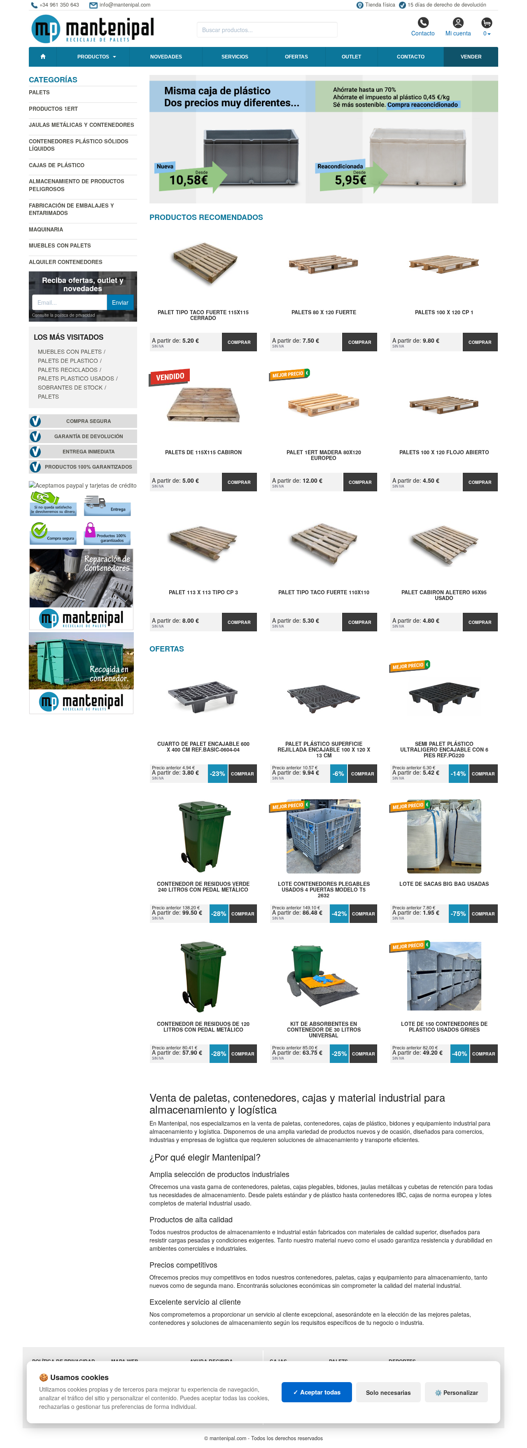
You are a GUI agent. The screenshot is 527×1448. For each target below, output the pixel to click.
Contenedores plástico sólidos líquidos (78, 145)
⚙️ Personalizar (456, 1392)
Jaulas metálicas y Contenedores (81, 124)
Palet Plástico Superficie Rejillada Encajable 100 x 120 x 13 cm (323, 749)
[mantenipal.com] (92, 27)
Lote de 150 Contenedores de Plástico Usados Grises (444, 1027)
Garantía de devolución (88, 436)
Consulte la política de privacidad (63, 315)
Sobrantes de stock (70, 387)
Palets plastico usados (76, 378)
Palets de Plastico (68, 360)
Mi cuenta (458, 33)
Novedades (166, 57)
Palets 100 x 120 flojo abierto (444, 452)
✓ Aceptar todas (316, 1392)
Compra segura (88, 421)
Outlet (351, 57)
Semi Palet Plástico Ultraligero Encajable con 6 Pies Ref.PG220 (444, 749)
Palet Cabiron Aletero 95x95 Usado (444, 595)
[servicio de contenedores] (81, 672)
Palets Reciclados (68, 369)
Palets (39, 92)
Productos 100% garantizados (88, 466)
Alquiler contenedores (66, 262)
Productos (93, 57)
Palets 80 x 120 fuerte (323, 312)
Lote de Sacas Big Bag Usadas (444, 884)
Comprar (239, 342)
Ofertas (296, 57)
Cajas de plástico (56, 165)
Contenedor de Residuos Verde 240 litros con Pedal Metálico (203, 887)
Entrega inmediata (89, 451)
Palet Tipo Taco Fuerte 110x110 (323, 592)
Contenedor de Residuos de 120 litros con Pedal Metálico (203, 1027)
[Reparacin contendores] (81, 588)
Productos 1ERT (53, 108)
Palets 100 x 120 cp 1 (444, 312)
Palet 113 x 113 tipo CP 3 (203, 592)
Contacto (423, 33)
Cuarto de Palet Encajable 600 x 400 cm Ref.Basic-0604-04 (203, 747)
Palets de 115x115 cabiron (203, 452)
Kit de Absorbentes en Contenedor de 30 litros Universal (324, 1029)
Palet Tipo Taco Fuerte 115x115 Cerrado (203, 315)
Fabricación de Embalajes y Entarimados (71, 209)
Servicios (235, 57)
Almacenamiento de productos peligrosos (76, 185)
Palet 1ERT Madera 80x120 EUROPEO (324, 455)
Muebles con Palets (60, 245)
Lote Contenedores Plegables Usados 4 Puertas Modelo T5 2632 (324, 889)
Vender (471, 57)
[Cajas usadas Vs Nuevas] (324, 139)
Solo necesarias (388, 1392)
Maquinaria (46, 229)
